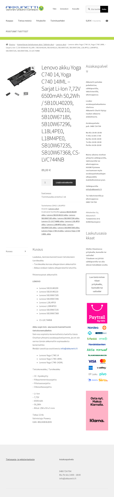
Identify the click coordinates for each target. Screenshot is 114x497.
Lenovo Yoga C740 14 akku (52, 231)
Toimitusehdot (57, 20)
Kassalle (75, 9)
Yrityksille (41, 20)
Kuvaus (9, 251)
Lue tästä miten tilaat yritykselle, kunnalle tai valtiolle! (97, 284)
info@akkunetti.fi (69, 348)
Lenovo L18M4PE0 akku (56, 224)
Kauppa (9, 20)
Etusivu (12, 44)
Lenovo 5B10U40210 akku (57, 215)
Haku (104, 9)
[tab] (17, 251)
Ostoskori (64, 9)
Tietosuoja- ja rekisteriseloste (20, 459)
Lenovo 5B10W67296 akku (68, 218)
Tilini (54, 9)
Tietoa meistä (24, 20)
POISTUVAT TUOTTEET (17, 31)
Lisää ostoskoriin (64, 182)
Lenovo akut (61, 44)
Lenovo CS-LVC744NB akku (52, 221)
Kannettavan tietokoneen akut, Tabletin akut (35, 44)
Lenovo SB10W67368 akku (68, 227)
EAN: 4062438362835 (42, 422)
